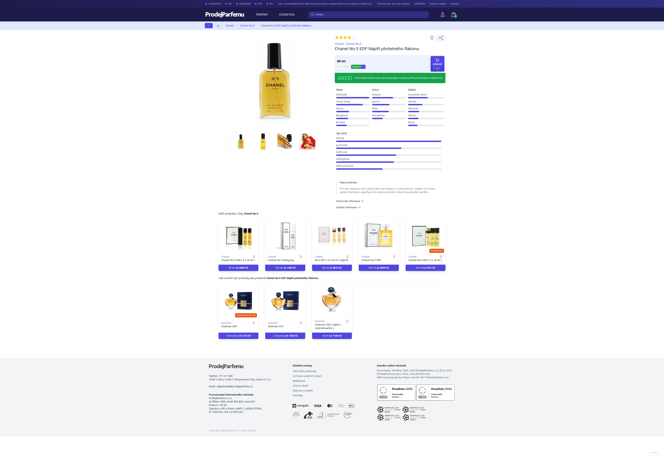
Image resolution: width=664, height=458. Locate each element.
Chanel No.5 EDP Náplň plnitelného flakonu (286, 25)
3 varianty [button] (238, 335)
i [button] (363, 66)
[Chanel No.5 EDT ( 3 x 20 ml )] (425, 236)
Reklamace (299, 380)
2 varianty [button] (285, 335)
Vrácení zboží (300, 385)
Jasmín (376, 101)
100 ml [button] (285, 267)
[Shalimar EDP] (238, 301)
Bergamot (342, 115)
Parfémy (262, 14)
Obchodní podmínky (304, 371)
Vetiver (412, 115)
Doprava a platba (438, 3)
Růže (375, 108)
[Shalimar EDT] (285, 301)
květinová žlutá (344, 165)
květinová (341, 152)
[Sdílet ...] (440, 37)
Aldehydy (341, 94)
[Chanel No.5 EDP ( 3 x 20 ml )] (238, 236)
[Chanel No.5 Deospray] (285, 236)
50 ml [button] (332, 335)
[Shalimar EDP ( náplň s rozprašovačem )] (332, 301)
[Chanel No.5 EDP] (379, 236)
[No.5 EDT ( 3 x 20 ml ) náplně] (332, 236)
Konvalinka (378, 115)
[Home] (218, 25)
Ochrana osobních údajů (307, 376)
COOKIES (654, 452)
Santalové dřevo (417, 94)
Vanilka (412, 101)
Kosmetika (287, 14)
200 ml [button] (378, 267)
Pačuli (411, 122)
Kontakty (454, 3)
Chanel (229, 25)
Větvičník (413, 108)
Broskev (340, 122)
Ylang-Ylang (343, 101)
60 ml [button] (238, 267)
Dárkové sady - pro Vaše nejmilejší (386, 3)
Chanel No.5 (247, 25)
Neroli (339, 108)
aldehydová (342, 159)
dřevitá (340, 138)
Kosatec (376, 94)
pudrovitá (341, 145)
